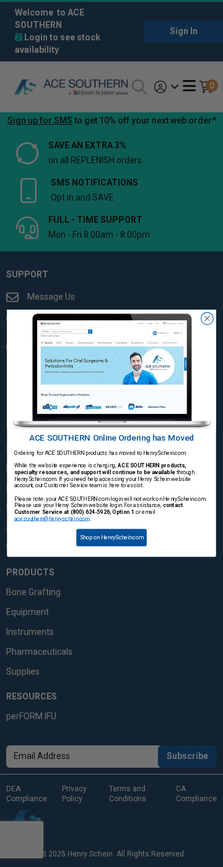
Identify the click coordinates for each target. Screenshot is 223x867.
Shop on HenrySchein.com (111, 537)
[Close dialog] (207, 319)
